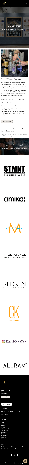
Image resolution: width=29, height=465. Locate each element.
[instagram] (14, 455)
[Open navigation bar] (27, 3)
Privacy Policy (15, 448)
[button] (24, 3)
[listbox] (6, 404)
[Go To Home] (4, 3)
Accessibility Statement (6, 448)
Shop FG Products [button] (7, 121)
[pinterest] (17, 455)
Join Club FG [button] (6, 397)
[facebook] (12, 455)
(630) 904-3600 (4, 414)
